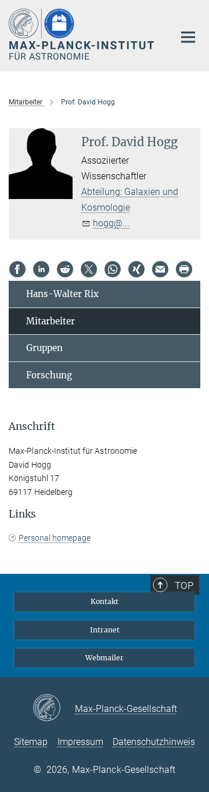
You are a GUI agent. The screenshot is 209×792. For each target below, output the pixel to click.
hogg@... (111, 223)
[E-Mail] (160, 269)
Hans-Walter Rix (62, 293)
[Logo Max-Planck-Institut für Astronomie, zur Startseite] (83, 34)
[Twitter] (89, 269)
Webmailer (104, 657)
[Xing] (136, 269)
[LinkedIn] (41, 269)
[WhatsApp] (112, 269)
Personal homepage (55, 538)
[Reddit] (65, 269)
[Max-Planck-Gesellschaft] (54, 708)
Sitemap (31, 741)
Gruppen (44, 347)
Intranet (105, 629)
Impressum (80, 741)
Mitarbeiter (50, 321)
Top (184, 585)
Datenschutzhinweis (154, 741)
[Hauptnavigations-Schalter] (188, 37)
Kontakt (104, 601)
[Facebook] (17, 269)
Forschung (49, 375)
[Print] (184, 269)
